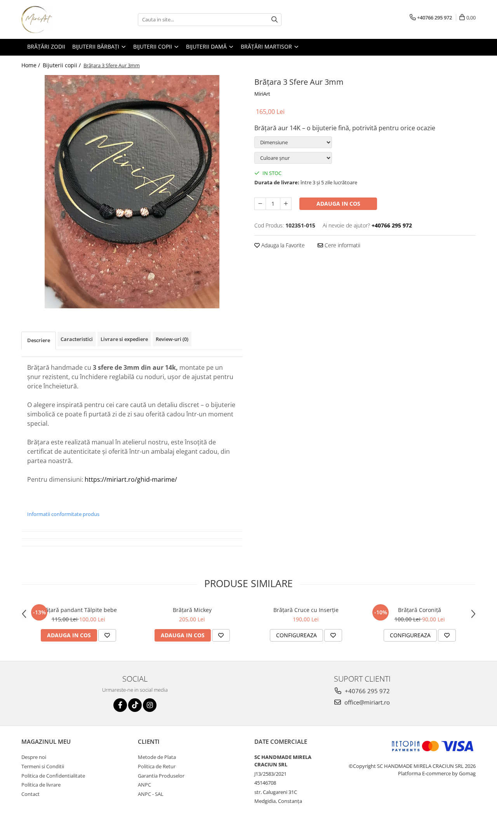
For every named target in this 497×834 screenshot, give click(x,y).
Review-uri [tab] (172, 339)
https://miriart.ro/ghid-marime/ (131, 479)
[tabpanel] (132, 191)
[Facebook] (120, 705)
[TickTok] (135, 705)
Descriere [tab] (38, 340)
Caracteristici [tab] (77, 339)
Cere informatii (341, 245)
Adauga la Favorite (282, 245)
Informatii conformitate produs (63, 514)
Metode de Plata (157, 757)
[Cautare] (275, 19)
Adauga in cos (338, 203)
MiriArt (262, 93)
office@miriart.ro (366, 702)
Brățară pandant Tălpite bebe (78, 610)
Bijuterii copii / (62, 65)
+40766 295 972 (366, 691)
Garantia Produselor (161, 775)
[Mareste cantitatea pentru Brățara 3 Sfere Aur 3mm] (286, 204)
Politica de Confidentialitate (53, 775)
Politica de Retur (157, 766)
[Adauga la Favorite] (107, 635)
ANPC (144, 784)
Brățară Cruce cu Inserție (306, 610)
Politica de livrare (41, 784)
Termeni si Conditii (42, 766)
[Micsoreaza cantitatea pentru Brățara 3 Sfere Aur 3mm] (260, 204)
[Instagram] (149, 705)
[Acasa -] (60, 19)
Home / (31, 65)
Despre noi (33, 757)
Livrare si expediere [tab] (124, 339)
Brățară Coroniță (419, 610)
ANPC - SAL (150, 793)
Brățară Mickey (192, 610)
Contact (30, 793)
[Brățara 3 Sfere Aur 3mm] (132, 191)
